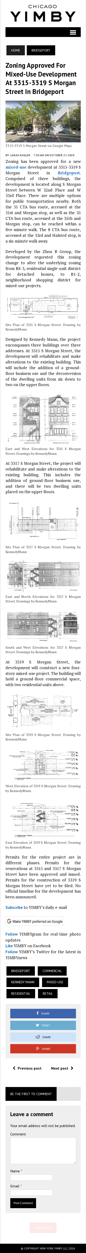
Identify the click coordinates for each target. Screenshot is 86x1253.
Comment (18, 1134)
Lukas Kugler (20, 155)
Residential (20, 993)
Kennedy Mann (22, 982)
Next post (59, 1068)
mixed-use (16, 167)
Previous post (30, 1068)
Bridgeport (69, 173)
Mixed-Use (55, 982)
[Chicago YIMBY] (43, 14)
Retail (48, 993)
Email (15, 1186)
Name (15, 1171)
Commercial (52, 971)
